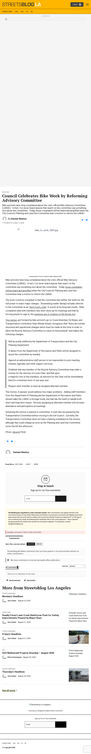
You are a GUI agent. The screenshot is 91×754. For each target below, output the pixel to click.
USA (16, 11)
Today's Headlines (8, 593)
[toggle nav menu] (87, 4)
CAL (22, 11)
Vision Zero (6, 612)
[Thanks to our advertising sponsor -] (45, 101)
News (36, 464)
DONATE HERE (7, 11)
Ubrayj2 (16, 432)
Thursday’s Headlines (13, 671)
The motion (11, 320)
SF (27, 11)
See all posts (8, 690)
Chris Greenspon (14, 657)
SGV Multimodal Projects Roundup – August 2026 (28, 653)
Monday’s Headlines (12, 596)
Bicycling (5, 192)
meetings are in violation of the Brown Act (54, 314)
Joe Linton (11, 601)
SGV (3, 650)
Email (28, 499)
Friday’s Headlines (11, 634)
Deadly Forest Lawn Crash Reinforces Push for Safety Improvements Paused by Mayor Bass (30, 616)
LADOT (28, 464)
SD (32, 11)
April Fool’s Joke (38, 307)
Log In (75, 4)
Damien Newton (19, 218)
